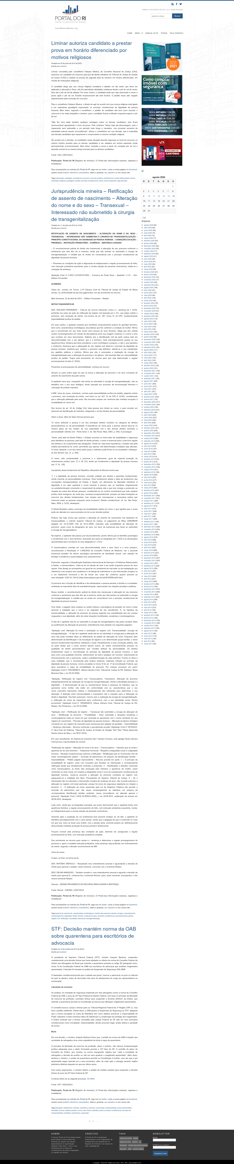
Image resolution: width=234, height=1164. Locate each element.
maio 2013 (148, 638)
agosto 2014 (148, 599)
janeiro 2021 (148, 399)
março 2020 (148, 425)
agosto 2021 (148, 381)
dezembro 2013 (150, 620)
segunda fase (122, 180)
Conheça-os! (94, 1146)
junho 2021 (148, 386)
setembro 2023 (149, 316)
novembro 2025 (150, 248)
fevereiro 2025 (149, 272)
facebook (133, 169)
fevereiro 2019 (149, 459)
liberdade (54, 1110)
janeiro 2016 (148, 555)
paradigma (70, 180)
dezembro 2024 (150, 277)
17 (149, 201)
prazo (102, 1110)
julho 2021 (148, 383)
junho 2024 (148, 292)
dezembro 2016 (150, 526)
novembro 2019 (150, 435)
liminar (132, 178)
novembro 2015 (150, 560)
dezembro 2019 (150, 433)
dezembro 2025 (150, 246)
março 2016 (148, 550)
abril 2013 (147, 641)
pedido (77, 180)
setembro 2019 (149, 441)
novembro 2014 (150, 592)
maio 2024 (148, 295)
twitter (104, 169)
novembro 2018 (150, 467)
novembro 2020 (150, 404)
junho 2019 (148, 448)
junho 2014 (148, 605)
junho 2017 (148, 511)
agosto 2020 (148, 412)
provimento (123, 1145)
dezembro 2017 (150, 495)
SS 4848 (90, 1079)
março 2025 (148, 269)
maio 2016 (148, 545)
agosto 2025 (148, 256)
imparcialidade (110, 1108)
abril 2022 (147, 360)
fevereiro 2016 (149, 553)
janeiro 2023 (148, 337)
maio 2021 (148, 389)
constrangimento (57, 916)
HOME (129, 33)
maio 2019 (148, 451)
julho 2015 (148, 571)
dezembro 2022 (150, 339)
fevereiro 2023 (149, 334)
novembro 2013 (150, 623)
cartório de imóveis (126, 1138)
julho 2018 (148, 477)
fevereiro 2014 (149, 615)
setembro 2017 (149, 503)
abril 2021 (147, 391)
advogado (59, 1108)
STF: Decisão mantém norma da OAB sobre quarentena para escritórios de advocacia (93, 935)
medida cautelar (71, 1110)
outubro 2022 (149, 344)
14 (169, 196)
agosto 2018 (148, 474)
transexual (82, 918)
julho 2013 (148, 633)
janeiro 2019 (148, 461)
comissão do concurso (81, 178)
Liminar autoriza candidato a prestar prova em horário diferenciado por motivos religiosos (91, 49)
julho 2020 (148, 415)
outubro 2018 (149, 469)
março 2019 (148, 456)
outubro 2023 (149, 313)
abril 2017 (147, 516)
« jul (144, 217)
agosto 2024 (148, 287)
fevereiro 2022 (149, 365)
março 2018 (148, 487)
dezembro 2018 (150, 464)
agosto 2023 (148, 318)
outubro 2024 (149, 282)
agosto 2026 (148, 225)
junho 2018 (148, 480)
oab (84, 1110)
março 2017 (148, 519)
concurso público (96, 178)
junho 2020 (148, 417)
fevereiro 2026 (149, 240)
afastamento (68, 1108)
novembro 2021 (150, 373)
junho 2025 (148, 261)
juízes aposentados (124, 1108)
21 (169, 201)
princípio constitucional (89, 180)
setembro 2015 (149, 566)
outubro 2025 (149, 251)
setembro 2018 (149, 472)
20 (164, 201)
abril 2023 (147, 329)
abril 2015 (147, 579)
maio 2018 (148, 482)
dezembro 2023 (150, 308)
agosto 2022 (148, 350)
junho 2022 (148, 355)
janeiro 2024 (148, 305)
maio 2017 (148, 513)
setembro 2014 (149, 597)
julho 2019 (148, 446)
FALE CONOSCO (176, 33)
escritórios (84, 1108)
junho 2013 (148, 636)
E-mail (161, 1145)
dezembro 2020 (150, 402)
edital (129, 1149)
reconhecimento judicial (124, 916)
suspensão (85, 1113)
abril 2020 (147, 422)
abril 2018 (147, 485)
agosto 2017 (148, 506)
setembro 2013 (149, 628)
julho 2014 (148, 602)
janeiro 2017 (148, 524)
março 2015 (148, 581)
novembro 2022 (150, 342)
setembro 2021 (149, 378)
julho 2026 (148, 227)
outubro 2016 (149, 532)
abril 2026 (147, 235)
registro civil (55, 918)
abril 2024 (147, 298)
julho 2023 (148, 321)
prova (101, 180)
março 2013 (148, 643)
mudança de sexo (90, 916)
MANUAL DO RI (152, 33)
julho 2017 (148, 508)
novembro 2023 (150, 311)
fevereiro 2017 (149, 521)
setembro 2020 (149, 410)
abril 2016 (147, 547)
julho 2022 (148, 352)
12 (159, 196)
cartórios (134, 1142)
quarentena (76, 1113)
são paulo (123, 1149)
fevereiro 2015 (149, 584)
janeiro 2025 (148, 274)
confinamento (109, 178)
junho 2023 (148, 324)
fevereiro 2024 (149, 303)
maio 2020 (148, 420)
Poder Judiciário (93, 1110)
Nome (155, 1137)
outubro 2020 (149, 407)
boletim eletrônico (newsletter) (76, 172)
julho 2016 (148, 539)
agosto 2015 (148, 568)
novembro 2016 (150, 529)
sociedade (73, 918)
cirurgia (120, 913)
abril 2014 (147, 610)
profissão (67, 1113)
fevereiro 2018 (149, 490)
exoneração (100, 1108)
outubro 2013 (149, 625)
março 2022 (148, 363)
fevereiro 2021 (149, 396)
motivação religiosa (58, 180)
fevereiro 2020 (149, 428)
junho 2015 (148, 573)
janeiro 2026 (148, 243)
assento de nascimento (63, 913)
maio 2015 (148, 576)
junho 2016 (148, 542)
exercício (91, 1108)
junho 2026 (148, 230)
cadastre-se (112, 172)
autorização (59, 178)
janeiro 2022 (148, 368)
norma (79, 1110)
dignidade (68, 916)
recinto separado (110, 180)
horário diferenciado (121, 178)
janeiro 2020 (148, 430)
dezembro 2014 (150, 589)
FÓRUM (164, 33)
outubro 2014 (149, 594)
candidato (68, 178)
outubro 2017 (149, 500)
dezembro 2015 (150, 558)
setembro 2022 (149, 347)
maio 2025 (148, 264)
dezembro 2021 (150, 370)
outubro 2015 (149, 563)
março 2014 (148, 612)
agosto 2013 (148, 630)
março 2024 (148, 300)
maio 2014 (148, 607)
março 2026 (148, 238)
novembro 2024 (150, 279)
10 (149, 196)
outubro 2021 (149, 376)
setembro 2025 (149, 253)
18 (154, 201)
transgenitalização (93, 918)
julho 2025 (148, 259)
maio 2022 (148, 357)
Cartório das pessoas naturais (105, 913)
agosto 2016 (148, 537)
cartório (135, 1138)
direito (75, 916)
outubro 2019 (149, 438)
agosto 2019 (148, 443)
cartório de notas (125, 1142)
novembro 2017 (150, 498)
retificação (65, 918)
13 (164, 196)
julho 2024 (148, 290)
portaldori (63, 66)
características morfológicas (83, 913)
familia (80, 916)
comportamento (129, 913)
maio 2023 (148, 326)
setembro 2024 (149, 285)
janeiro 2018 (148, 493)
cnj (140, 1142)
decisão (76, 1108)
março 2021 (148, 394)
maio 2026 (148, 233)
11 (154, 196)
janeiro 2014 (148, 618)
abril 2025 (147, 266)
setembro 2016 (149, 534)
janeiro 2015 (148, 586)
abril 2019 (147, 454)
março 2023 (148, 331)
